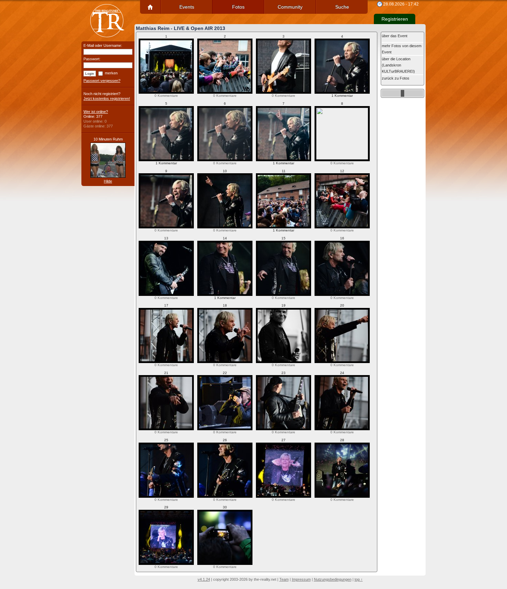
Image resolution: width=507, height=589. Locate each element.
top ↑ (359, 579)
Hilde (108, 181)
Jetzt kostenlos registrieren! (106, 98)
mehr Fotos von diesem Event (401, 49)
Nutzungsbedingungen (332, 579)
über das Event (394, 36)
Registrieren (394, 19)
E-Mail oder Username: (102, 45)
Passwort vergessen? (101, 81)
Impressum (301, 579)
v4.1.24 (204, 579)
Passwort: (91, 59)
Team (284, 579)
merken (111, 73)
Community (290, 7)
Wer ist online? (95, 112)
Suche (342, 7)
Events (186, 7)
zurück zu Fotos (395, 78)
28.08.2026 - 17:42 (401, 4)
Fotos (238, 7)
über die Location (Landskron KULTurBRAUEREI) (398, 65)
